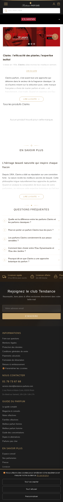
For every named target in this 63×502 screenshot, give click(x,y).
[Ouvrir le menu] (59, 19)
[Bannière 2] (31, 44)
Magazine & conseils (11, 411)
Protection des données (12, 347)
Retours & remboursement (13, 364)
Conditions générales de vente (15, 351)
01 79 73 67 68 (11, 381)
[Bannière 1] (29, 44)
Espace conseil (8, 454)
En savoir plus (43, 475)
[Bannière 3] (34, 44)
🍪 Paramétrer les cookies (14, 368)
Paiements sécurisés (11, 356)
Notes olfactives (9, 415)
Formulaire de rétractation (13, 360)
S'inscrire (31, 316)
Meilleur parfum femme (12, 424)
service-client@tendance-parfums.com (17, 386)
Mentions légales (9, 343)
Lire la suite (31, 71)
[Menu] (6, 4)
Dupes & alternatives (11, 437)
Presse (5, 462)
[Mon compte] (53, 3)
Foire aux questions (10, 338)
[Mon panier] (58, 3)
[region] (31, 276)
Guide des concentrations (13, 432)
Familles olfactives (10, 420)
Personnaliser (31, 496)
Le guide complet (9, 407)
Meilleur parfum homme (12, 428)
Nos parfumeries (9, 458)
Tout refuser (31, 489)
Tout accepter (31, 482)
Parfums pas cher (9, 441)
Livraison (6, 467)
